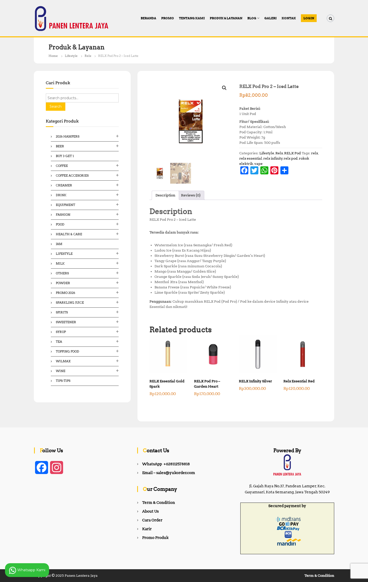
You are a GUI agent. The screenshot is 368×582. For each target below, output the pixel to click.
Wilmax (63, 361)
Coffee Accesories (72, 175)
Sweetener (66, 322)
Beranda (148, 18)
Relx (88, 56)
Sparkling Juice (70, 302)
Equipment (65, 205)
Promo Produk (155, 537)
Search (56, 106)
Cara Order (152, 520)
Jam (59, 244)
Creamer (64, 185)
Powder (63, 283)
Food (60, 224)
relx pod (291, 158)
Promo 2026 (65, 293)
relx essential (250, 158)
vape (258, 164)
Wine (60, 371)
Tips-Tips (63, 381)
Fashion (63, 214)
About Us (150, 511)
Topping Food (67, 351)
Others (62, 273)
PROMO (167, 18)
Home (53, 56)
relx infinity (273, 158)
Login (308, 18)
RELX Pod (292, 153)
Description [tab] (165, 195)
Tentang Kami (192, 18)
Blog (251, 18)
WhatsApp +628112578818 (166, 464)
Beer (60, 146)
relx (314, 153)
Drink (61, 195)
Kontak (289, 18)
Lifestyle (71, 56)
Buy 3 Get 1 (65, 156)
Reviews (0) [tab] (191, 195)
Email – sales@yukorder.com (168, 473)
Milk (60, 263)
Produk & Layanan (226, 18)
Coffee (62, 166)
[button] (224, 87)
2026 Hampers (67, 136)
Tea (59, 341)
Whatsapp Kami (30, 569)
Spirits (62, 312)
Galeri (270, 18)
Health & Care (69, 234)
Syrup (61, 332)
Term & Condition (158, 502)
